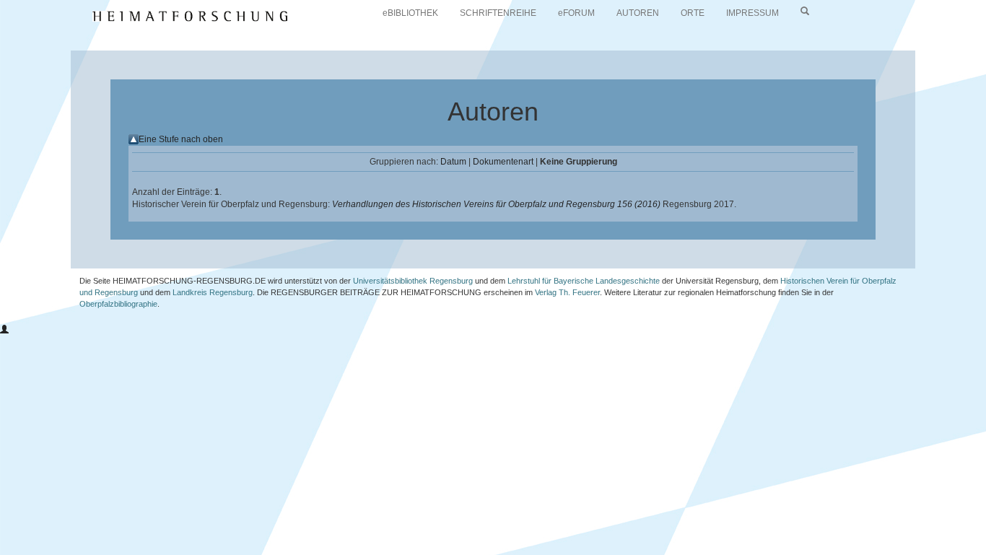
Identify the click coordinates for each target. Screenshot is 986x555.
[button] (4, 330)
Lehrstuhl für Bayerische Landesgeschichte (583, 280)
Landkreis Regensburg (213, 292)
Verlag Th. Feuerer (567, 292)
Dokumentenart (503, 162)
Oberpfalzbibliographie (118, 304)
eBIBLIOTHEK (410, 13)
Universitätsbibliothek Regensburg (413, 280)
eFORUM (576, 13)
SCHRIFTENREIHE (498, 13)
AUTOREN (637, 13)
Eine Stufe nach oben (181, 139)
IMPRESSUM (752, 13)
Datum (453, 162)
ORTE (692, 13)
